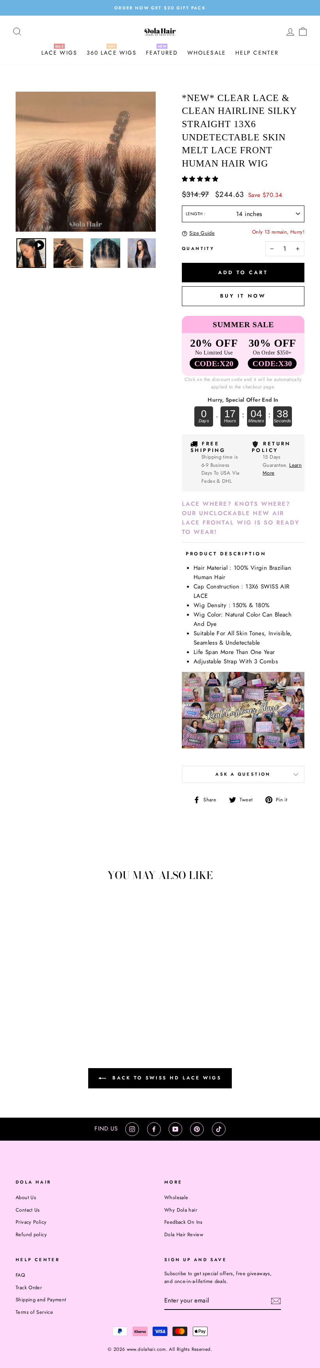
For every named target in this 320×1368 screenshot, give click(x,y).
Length (195, 214)
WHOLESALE (206, 53)
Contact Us (28, 1210)
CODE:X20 (214, 363)
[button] (201, 179)
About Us (26, 1197)
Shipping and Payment (41, 1299)
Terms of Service (34, 1312)
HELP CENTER (257, 53)
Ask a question (242, 774)
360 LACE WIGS (112, 53)
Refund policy (31, 1234)
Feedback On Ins (183, 1222)
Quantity (198, 248)
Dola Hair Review (183, 1234)
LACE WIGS (59, 53)
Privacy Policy (31, 1222)
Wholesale (176, 1197)
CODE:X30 (272, 363)
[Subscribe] (276, 1301)
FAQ (20, 1275)
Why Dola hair (180, 1210)
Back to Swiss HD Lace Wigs (165, 1077)
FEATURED (162, 53)
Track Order (29, 1287)
